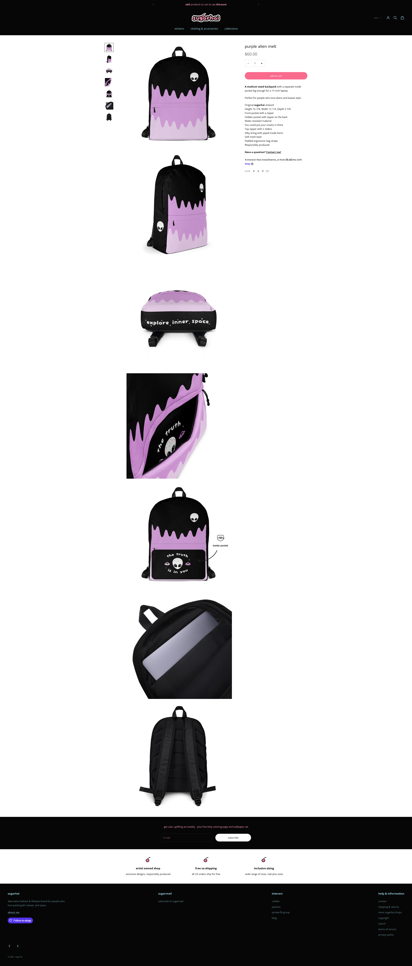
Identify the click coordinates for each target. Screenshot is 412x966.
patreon (276, 906)
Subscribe (233, 837)
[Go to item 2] (109, 59)
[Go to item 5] (109, 93)
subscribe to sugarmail (170, 901)
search (382, 923)
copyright (383, 918)
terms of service (387, 929)
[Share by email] (267, 171)
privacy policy (386, 934)
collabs (276, 901)
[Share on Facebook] (254, 171)
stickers (179, 28)
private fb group (281, 912)
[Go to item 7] (109, 116)
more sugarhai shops (390, 912)
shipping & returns (388, 906)
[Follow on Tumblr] (17, 946)
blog (274, 918)
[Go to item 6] (109, 105)
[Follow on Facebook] (9, 946)
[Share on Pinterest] (263, 171)
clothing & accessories (204, 28)
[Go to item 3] (109, 70)
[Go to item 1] (109, 47)
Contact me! (273, 152)
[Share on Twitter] (258, 171)
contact (382, 901)
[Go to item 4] (109, 82)
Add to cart (276, 75)
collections (231, 28)
